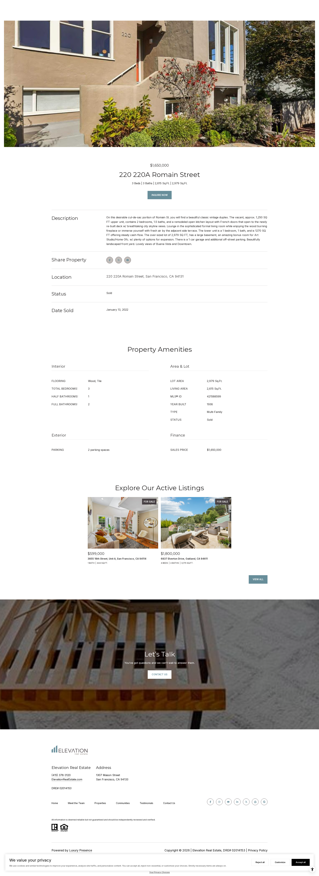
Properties (100, 803)
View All (258, 579)
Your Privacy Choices (159, 872)
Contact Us (169, 803)
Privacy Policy (257, 850)
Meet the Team (76, 803)
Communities (123, 803)
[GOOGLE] (264, 802)
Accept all (301, 862)
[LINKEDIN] (237, 802)
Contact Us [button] (159, 674)
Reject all (260, 862)
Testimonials (146, 803)
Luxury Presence (80, 850)
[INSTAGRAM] (219, 802)
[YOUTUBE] (228, 802)
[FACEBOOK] (210, 802)
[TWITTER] (246, 802)
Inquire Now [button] (160, 195)
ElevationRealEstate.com (67, 779)
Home (55, 803)
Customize (280, 862)
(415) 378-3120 (61, 775)
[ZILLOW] (255, 802)
